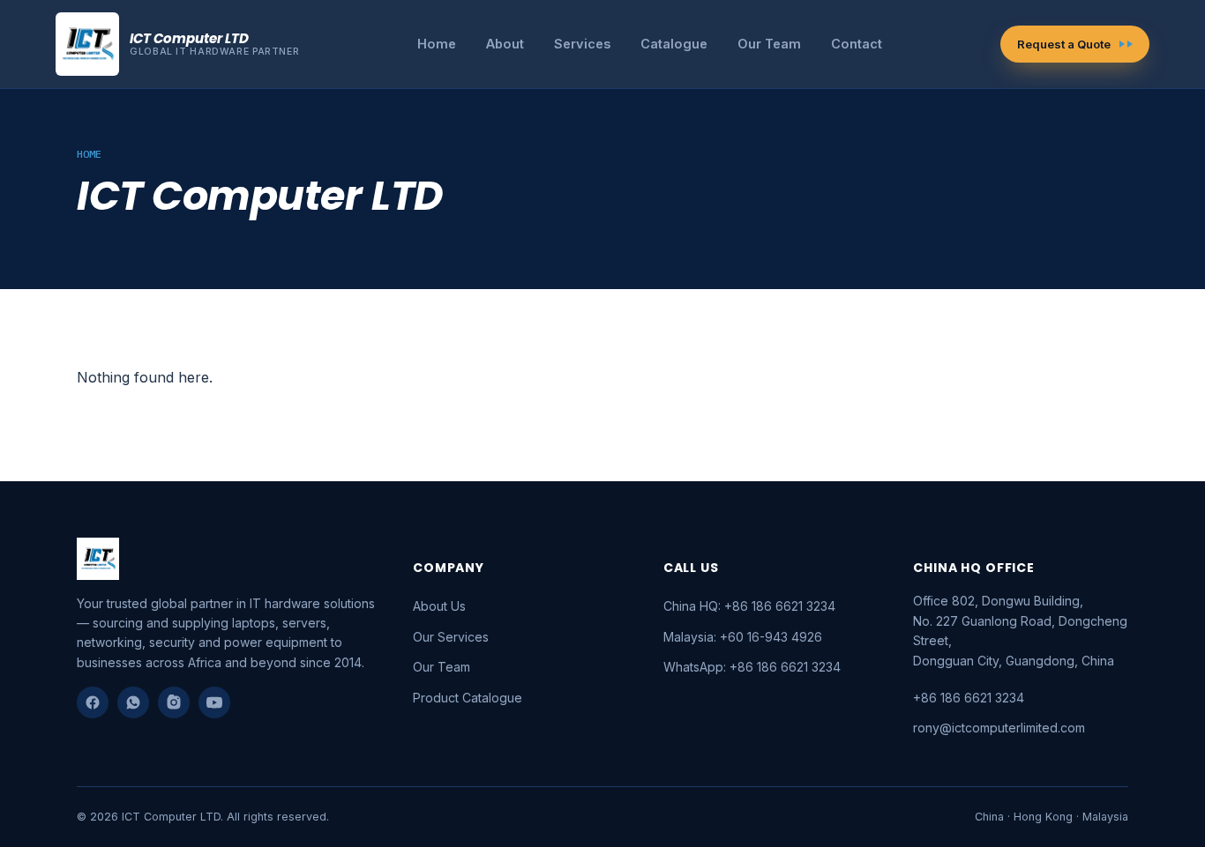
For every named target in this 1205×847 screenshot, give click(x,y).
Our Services (451, 636)
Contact (856, 43)
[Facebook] (93, 702)
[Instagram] (174, 702)
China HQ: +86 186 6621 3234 (749, 605)
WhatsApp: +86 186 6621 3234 (752, 666)
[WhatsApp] (133, 702)
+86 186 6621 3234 (968, 697)
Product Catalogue (467, 697)
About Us (439, 605)
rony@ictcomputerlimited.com (999, 727)
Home (436, 43)
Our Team (769, 43)
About (505, 43)
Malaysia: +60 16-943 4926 (742, 636)
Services (582, 43)
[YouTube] (214, 702)
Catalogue (673, 43)
